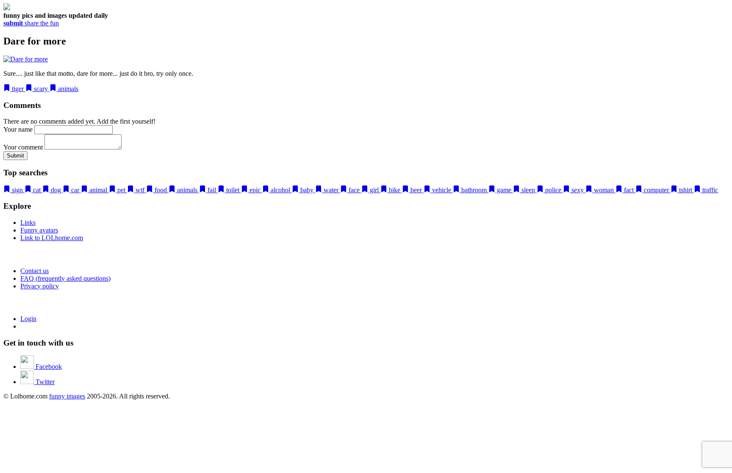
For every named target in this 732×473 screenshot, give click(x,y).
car (75, 190)
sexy (577, 190)
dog (56, 190)
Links (28, 222)
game (504, 190)
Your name (18, 129)
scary (41, 88)
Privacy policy (39, 286)
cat (36, 190)
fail (212, 190)
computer (656, 190)
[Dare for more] (25, 59)
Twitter (44, 381)
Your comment (23, 147)
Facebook (48, 366)
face (354, 190)
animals (67, 88)
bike (394, 190)
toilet (233, 190)
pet (121, 190)
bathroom (474, 190)
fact (628, 190)
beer (416, 190)
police (553, 190)
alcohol (280, 190)
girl (374, 190)
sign (17, 190)
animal (98, 190)
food (161, 190)
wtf (140, 190)
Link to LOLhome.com (51, 237)
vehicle (441, 190)
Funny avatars (39, 230)
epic (255, 190)
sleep (528, 190)
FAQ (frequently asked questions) (65, 278)
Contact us (34, 270)
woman (604, 190)
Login (28, 318)
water (331, 190)
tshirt (685, 190)
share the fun (31, 23)
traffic (709, 190)
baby (307, 190)
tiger (17, 88)
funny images (67, 396)
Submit (15, 155)
